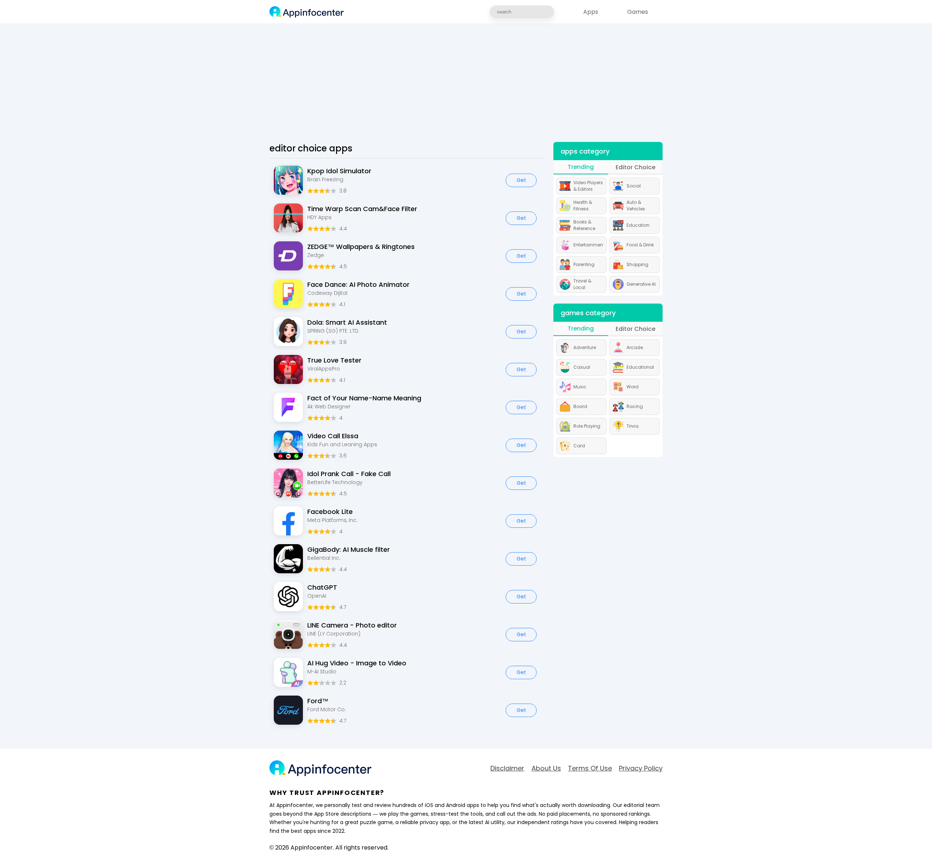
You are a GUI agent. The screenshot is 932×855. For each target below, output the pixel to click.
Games (637, 12)
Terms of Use (590, 768)
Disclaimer (507, 768)
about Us (546, 768)
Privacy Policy (641, 768)
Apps (590, 12)
